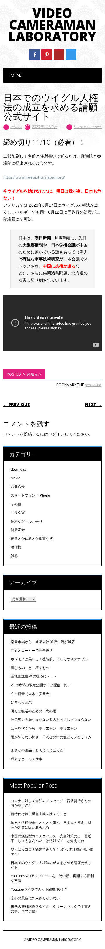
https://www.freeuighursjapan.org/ (34, 177)
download (19, 469)
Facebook (34, 54)
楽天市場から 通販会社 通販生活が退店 (43, 642)
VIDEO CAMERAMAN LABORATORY (52, 24)
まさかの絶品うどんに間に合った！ (39, 750)
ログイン (56, 434)
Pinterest (46, 54)
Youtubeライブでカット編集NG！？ (39, 889)
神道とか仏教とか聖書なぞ (32, 539)
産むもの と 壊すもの (30, 668)
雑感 (14, 556)
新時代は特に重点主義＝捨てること (39, 814)
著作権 (16, 547)
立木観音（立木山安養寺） (32, 694)
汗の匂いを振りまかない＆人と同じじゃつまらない (53, 720)
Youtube (59, 54)
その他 (16, 504)
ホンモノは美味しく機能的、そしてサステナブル (49, 659)
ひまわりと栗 (21, 702)
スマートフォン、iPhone (30, 495)
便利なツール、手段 (26, 521)
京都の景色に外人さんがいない (35, 898)
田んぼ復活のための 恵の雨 (33, 711)
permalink (93, 384)
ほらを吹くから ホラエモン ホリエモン (44, 728)
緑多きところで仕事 (26, 759)
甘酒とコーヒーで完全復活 (32, 651)
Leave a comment (88, 126)
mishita (16, 126)
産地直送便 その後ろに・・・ (34, 676)
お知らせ (33, 374)
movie (15, 478)
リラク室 (18, 513)
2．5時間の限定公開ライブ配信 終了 (41, 685)
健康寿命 (18, 530)
